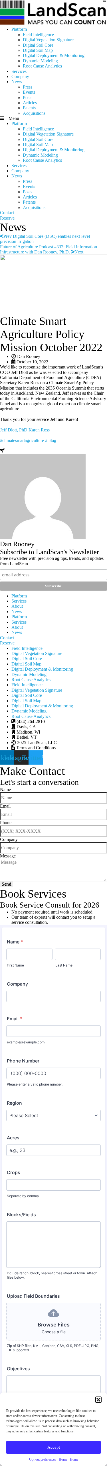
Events (29, 92)
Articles (30, 102)
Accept (53, 1447)
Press (27, 87)
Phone (5, 822)
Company (20, 76)
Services (19, 71)
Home (63, 1459)
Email (5, 806)
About (17, 606)
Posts (27, 97)
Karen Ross (39, 429)
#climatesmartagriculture (22, 440)
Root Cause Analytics (42, 66)
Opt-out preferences (42, 1459)
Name (5, 789)
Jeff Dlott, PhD (13, 429)
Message (8, 855)
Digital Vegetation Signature (48, 39)
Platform (19, 29)
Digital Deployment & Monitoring (53, 55)
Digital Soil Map (38, 50)
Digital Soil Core (38, 45)
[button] (98, 1399)
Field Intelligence (38, 34)
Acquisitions (34, 113)
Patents (29, 107)
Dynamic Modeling (40, 60)
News (16, 81)
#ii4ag (50, 440)
